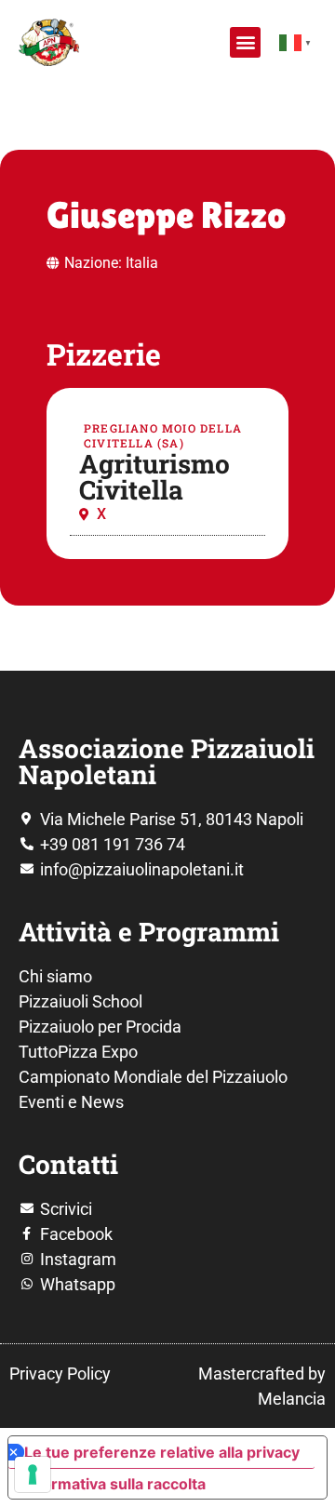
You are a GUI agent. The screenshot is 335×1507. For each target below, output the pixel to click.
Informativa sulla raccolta (114, 1483)
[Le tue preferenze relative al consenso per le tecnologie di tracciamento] (32, 1474)
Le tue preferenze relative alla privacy (162, 1452)
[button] (245, 42)
